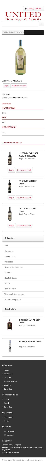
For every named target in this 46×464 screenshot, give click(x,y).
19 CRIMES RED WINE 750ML (28, 210)
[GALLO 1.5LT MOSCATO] (20, 40)
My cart (6, 421)
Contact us (8, 389)
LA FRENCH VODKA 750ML (30, 341)
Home (6, 370)
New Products (10, 289)
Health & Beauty (10, 278)
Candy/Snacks (10, 256)
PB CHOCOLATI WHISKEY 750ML (29, 321)
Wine (8, 94)
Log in (6, 86)
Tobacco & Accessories (14, 294)
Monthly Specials (10, 381)
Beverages (9, 251)
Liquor (7, 283)
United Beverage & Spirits (17, 97)
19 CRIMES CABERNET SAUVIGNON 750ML (28, 154)
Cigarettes (8, 262)
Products (7, 378)
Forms (6, 399)
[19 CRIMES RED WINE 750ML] (9, 214)
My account (8, 417)
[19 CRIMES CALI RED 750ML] (9, 186)
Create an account (19, 86)
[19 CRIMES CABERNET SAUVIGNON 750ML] (9, 158)
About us (7, 385)
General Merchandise (13, 267)
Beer (6, 246)
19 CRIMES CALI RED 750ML (28, 182)
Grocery (7, 273)
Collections (8, 374)
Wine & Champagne (12, 300)
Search (6, 403)
